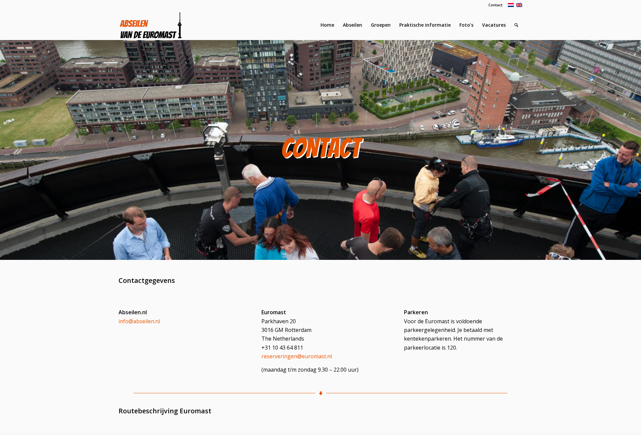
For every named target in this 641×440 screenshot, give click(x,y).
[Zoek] (516, 25)
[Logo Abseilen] (151, 25)
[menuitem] (493, 5)
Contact (495, 4)
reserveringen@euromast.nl (296, 356)
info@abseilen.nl (139, 321)
